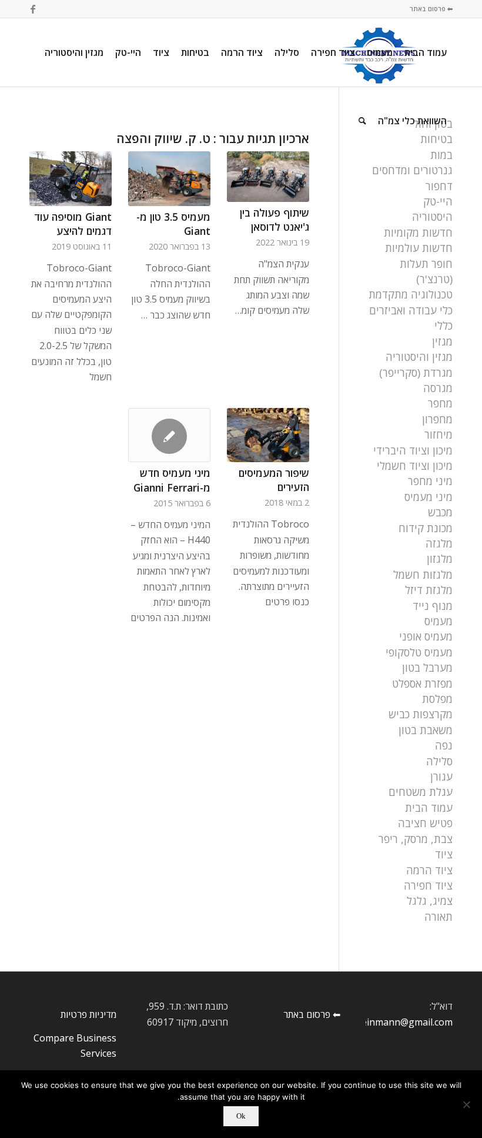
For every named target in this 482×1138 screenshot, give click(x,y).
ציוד (444, 854)
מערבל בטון (427, 668)
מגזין (442, 341)
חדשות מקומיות (418, 232)
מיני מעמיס (428, 497)
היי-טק (438, 201)
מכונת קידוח (426, 528)
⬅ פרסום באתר (431, 8)
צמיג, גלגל (430, 901)
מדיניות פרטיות (88, 1014)
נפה (444, 745)
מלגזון (440, 559)
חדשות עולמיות (419, 248)
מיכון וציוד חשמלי (415, 466)
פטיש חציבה (425, 823)
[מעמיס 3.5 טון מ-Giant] (169, 178)
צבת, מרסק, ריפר (416, 839)
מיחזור (438, 434)
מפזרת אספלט (422, 683)
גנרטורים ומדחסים (412, 170)
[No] (467, 1104)
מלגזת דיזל (429, 590)
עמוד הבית (429, 808)
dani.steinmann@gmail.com (393, 1022)
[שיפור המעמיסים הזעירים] (268, 435)
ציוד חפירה (428, 885)
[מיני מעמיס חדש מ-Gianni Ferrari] (169, 435)
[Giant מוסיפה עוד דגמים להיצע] (70, 178)
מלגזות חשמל (423, 575)
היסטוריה (432, 217)
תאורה (438, 917)
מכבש (440, 512)
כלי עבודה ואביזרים (411, 310)
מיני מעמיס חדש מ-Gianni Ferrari (171, 480)
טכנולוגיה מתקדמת (411, 294)
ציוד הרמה (429, 870)
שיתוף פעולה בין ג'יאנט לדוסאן (274, 219)
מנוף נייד (433, 606)
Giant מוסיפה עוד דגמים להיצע (73, 224)
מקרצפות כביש (421, 714)
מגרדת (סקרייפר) (416, 373)
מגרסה (438, 388)
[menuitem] (426, 52)
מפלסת (437, 699)
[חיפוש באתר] (362, 121)
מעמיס (438, 621)
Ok (241, 1116)
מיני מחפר (430, 481)
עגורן (441, 776)
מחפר (440, 403)
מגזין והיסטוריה (419, 357)
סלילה (439, 761)
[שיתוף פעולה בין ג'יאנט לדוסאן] (268, 176)
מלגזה (439, 543)
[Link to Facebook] (33, 9)
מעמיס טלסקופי (419, 652)
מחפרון (437, 419)
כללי (443, 325)
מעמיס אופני (426, 636)
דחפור (439, 186)
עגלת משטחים (421, 792)
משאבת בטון (426, 730)
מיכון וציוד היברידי (413, 450)
